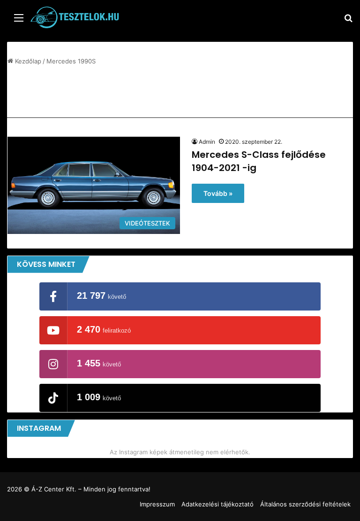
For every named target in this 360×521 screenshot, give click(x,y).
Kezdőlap (27, 61)
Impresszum (157, 504)
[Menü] (18, 20)
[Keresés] (348, 20)
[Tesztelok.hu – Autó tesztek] (75, 17)
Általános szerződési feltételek (305, 504)
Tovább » (217, 193)
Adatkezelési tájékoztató (217, 504)
